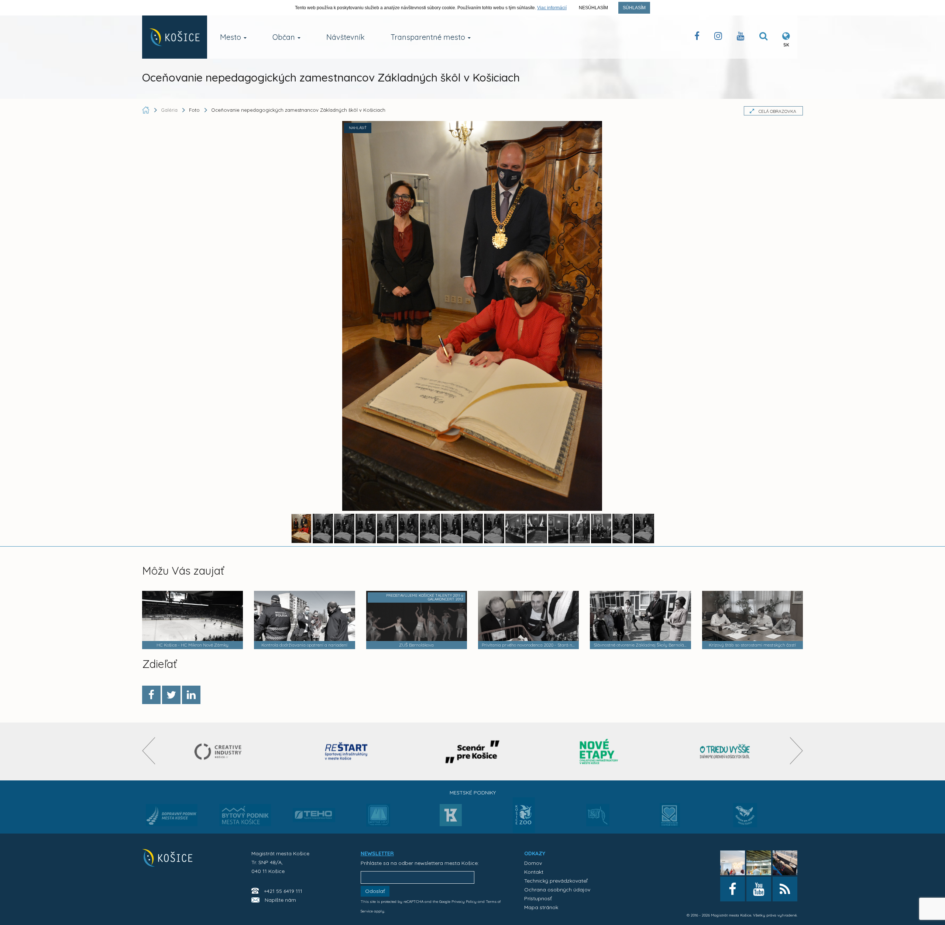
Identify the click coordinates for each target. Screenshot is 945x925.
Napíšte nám (280, 900)
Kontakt (533, 872)
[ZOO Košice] (524, 830)
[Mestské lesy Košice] (378, 818)
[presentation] (148, 751)
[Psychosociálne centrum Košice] (670, 819)
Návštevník (345, 37)
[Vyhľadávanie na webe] (763, 37)
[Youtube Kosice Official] (758, 889)
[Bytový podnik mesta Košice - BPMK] (245, 817)
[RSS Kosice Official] (785, 889)
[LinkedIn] (191, 695)
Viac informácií (552, 7)
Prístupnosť (538, 898)
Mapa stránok (541, 907)
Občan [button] (284, 37)
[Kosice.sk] (174, 37)
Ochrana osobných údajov (557, 889)
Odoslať (375, 891)
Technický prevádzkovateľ (555, 880)
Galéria (170, 110)
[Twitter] (171, 695)
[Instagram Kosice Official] (718, 37)
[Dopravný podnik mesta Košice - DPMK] (171, 817)
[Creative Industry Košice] (220, 751)
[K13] (451, 817)
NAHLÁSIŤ (358, 127)
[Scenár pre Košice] (473, 751)
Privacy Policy (464, 901)
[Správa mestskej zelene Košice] (597, 817)
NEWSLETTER (377, 853)
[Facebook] (151, 695)
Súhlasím (634, 7)
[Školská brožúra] (725, 751)
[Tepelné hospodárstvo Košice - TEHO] (314, 809)
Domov (533, 863)
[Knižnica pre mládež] (745, 819)
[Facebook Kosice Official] (697, 37)
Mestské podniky (473, 792)
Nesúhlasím (593, 7)
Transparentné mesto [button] (429, 37)
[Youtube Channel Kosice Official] (740, 37)
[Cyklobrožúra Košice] (599, 751)
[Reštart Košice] (346, 751)
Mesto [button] (231, 37)
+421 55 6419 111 (283, 891)
